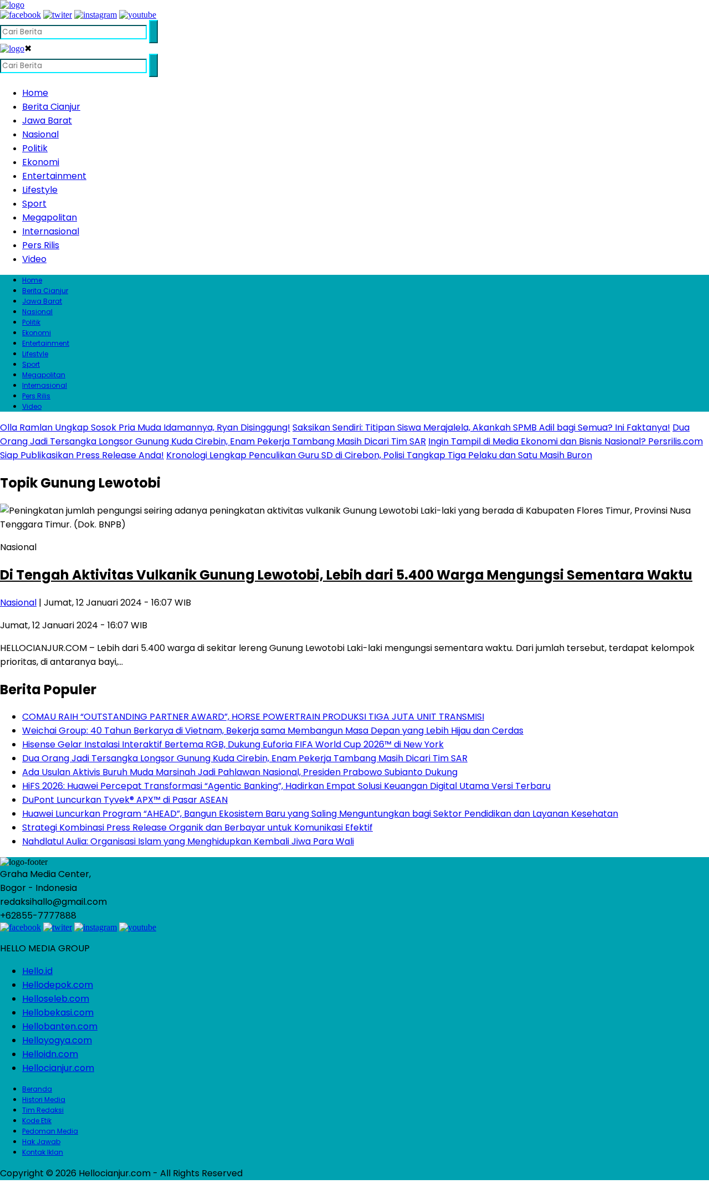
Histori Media (43, 1099)
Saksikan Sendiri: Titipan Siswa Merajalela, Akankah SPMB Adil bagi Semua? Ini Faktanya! (481, 427)
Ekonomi (40, 162)
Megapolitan (49, 217)
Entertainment (54, 176)
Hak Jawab (41, 1141)
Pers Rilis (40, 245)
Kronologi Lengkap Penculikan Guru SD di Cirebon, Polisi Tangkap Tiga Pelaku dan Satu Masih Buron (379, 455)
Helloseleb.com (55, 998)
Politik (35, 148)
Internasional (50, 231)
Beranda (37, 1089)
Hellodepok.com (57, 984)
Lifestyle (40, 189)
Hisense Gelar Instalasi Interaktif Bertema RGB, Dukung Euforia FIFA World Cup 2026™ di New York (233, 744)
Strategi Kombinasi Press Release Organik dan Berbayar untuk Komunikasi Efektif (197, 827)
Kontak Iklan (42, 1152)
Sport (34, 203)
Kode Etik (37, 1120)
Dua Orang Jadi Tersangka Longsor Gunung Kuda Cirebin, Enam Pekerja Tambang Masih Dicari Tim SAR (244, 758)
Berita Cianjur (51, 106)
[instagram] (95, 14)
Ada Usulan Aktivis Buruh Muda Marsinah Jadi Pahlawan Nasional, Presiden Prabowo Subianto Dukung (240, 772)
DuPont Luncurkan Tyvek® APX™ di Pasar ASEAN (125, 799)
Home (35, 92)
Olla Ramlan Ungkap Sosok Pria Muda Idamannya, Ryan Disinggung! (145, 427)
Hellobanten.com (59, 1026)
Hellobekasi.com (58, 1012)
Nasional (40, 134)
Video (34, 259)
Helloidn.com (50, 1054)
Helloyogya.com (57, 1040)
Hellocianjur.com (58, 1068)
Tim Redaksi (43, 1110)
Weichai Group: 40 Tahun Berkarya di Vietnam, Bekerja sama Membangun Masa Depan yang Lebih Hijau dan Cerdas (272, 730)
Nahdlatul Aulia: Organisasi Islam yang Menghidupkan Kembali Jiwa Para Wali (188, 841)
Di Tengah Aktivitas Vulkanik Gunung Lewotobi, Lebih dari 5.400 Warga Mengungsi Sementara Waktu (346, 575)
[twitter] (57, 14)
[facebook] (20, 14)
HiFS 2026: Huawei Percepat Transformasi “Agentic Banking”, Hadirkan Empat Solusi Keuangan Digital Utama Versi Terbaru (286, 786)
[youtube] (137, 14)
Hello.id (37, 971)
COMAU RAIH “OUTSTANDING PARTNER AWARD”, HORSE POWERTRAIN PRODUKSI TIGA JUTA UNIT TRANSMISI (253, 716)
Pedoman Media (50, 1131)
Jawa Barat (47, 120)
